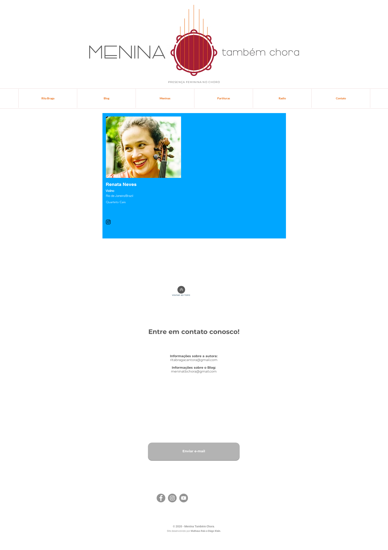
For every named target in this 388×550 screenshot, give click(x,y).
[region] (143, 175)
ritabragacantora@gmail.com (193, 360)
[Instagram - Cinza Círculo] (172, 498)
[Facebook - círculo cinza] (161, 498)
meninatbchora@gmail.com (194, 371)
